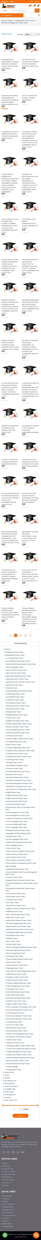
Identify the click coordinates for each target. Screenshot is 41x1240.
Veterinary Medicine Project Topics (17, 1061)
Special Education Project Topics (16, 1031)
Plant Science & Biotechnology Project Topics (21, 971)
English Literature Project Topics (16, 798)
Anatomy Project (11, 688)
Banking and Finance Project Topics (17, 706)
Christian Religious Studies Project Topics (19, 739)
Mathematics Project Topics (15, 917)
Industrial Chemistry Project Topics (17, 869)
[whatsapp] (4, 1235)
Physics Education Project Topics (17, 965)
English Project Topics (13, 792)
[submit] (37, 11)
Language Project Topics (14, 899)
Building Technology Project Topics (17, 721)
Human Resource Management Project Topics (21, 863)
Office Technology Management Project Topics (21, 947)
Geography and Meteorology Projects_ (18, 833)
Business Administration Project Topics (19, 724)
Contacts (8, 1097)
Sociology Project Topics (14, 1022)
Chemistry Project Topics (14, 736)
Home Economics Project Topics (17, 854)
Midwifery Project (12, 938)
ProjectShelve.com (21, 1237)
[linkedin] (18, 1152)
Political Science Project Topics (16, 974)
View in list (5, 34)
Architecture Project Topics (15, 700)
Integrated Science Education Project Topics (20, 880)
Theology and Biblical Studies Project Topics (20, 1046)
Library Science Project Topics (16, 905)
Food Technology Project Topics (16, 821)
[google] (8, 1152)
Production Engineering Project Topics (18, 983)
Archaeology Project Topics (15, 697)
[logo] (9, 1135)
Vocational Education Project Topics (18, 1064)
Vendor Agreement (9, 1174)
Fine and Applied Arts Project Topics (18, 815)
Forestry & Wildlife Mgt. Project (16, 824)
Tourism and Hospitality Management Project (21, 1049)
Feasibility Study (10, 1089)
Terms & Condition (9, 1171)
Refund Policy (7, 1177)
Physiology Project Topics (14, 968)
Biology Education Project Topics (17, 715)
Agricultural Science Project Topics (17, 679)
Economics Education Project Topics (18, 771)
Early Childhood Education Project (17, 765)
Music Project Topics (13, 941)
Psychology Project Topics (14, 989)
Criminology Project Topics (15, 759)
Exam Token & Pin (11, 1100)
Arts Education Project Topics (15, 703)
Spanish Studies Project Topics (16, 1028)
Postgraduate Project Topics (14, 652)
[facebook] (4, 1152)
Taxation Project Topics (14, 1040)
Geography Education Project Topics (18, 830)
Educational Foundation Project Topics (18, 780)
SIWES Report (9, 1092)
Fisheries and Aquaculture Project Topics (19, 818)
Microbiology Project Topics (15, 935)
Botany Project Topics (13, 718)
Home (3, 20)
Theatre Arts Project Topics (15, 1043)
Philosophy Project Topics (14, 956)
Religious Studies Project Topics (16, 1004)
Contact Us (6, 1183)
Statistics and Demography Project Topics (20, 1034)
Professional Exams (11, 1086)
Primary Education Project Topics (17, 980)
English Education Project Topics (16, 795)
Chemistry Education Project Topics (17, 733)
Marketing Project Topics (14, 911)
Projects (10, 20)
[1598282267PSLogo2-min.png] (8, 6)
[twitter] (13, 1152)
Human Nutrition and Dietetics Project (18, 860)
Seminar (7, 1078)
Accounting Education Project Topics (18, 661)
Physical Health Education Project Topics (19, 959)
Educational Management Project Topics (14, 23)
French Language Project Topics (16, 827)
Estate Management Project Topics (17, 812)
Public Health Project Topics (15, 995)
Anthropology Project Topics (15, 694)
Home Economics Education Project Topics (20, 851)
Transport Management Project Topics (19, 1052)
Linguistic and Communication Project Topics (21, 908)
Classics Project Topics (13, 745)
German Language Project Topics (17, 839)
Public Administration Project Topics (18, 992)
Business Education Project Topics (17, 727)
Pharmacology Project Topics (15, 953)
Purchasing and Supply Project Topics (18, 998)
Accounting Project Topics (14, 658)
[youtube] (23, 1152)
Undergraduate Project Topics (24, 20)
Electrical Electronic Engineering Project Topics (21, 789)
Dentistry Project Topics (14, 762)
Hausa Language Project (14, 845)
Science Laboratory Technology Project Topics (21, 1007)
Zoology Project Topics (13, 1069)
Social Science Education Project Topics (19, 1016)
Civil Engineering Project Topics (16, 742)
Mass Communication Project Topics (18, 914)
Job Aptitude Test (10, 1081)
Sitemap (5, 1185)
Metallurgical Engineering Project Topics (19, 932)
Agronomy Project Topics (14, 685)
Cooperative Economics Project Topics (18, 756)
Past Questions (10, 1083)
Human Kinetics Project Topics (16, 857)
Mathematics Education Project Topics (18, 920)
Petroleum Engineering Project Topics (18, 950)
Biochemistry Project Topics (15, 709)
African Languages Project (14, 667)
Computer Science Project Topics (17, 753)
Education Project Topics (14, 774)
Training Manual (10, 1095)
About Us (6, 1166)
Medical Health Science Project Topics (18, 926)
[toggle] (39, 15)
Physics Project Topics (13, 962)
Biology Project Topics (13, 712)
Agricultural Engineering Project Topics (18, 676)
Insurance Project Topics (14, 877)
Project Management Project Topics (18, 986)
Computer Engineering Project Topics (18, 748)
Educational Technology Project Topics (19, 786)
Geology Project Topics (13, 836)
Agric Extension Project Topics (16, 673)
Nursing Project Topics (13, 944)
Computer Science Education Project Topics (20, 750)
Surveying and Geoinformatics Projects (18, 1037)
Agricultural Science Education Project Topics (20, 682)
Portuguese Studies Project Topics (17, 977)
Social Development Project (15, 1013)
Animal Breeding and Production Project (19, 691)
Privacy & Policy (8, 1169)
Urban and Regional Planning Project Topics (20, 1058)
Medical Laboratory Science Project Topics (20, 929)
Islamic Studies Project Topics (16, 893)
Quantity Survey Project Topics (16, 1001)
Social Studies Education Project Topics (19, 1019)
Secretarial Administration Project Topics (19, 1010)
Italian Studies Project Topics (15, 896)
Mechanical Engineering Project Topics (18, 923)
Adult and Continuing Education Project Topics (21, 664)
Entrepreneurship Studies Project (16, 801)
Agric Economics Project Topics (16, 670)
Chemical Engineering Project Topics (18, 730)
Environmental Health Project (15, 804)
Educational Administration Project (17, 777)
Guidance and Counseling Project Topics (19, 842)
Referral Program (8, 1180)
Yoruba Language (12, 1066)
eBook (7, 1075)
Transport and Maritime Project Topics (18, 1055)
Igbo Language (11, 866)
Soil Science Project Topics (15, 1025)
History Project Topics (13, 848)
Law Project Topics (12, 902)
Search (20, 1116)
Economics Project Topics (14, 768)
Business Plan (9, 1072)
